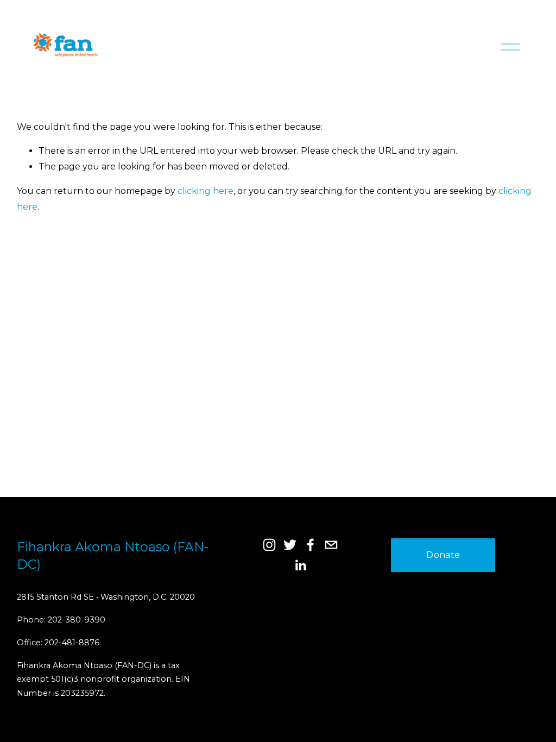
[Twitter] (289, 544)
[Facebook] (310, 544)
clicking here (205, 191)
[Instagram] (269, 544)
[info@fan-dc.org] (331, 544)
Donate (443, 555)
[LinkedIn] (300, 565)
